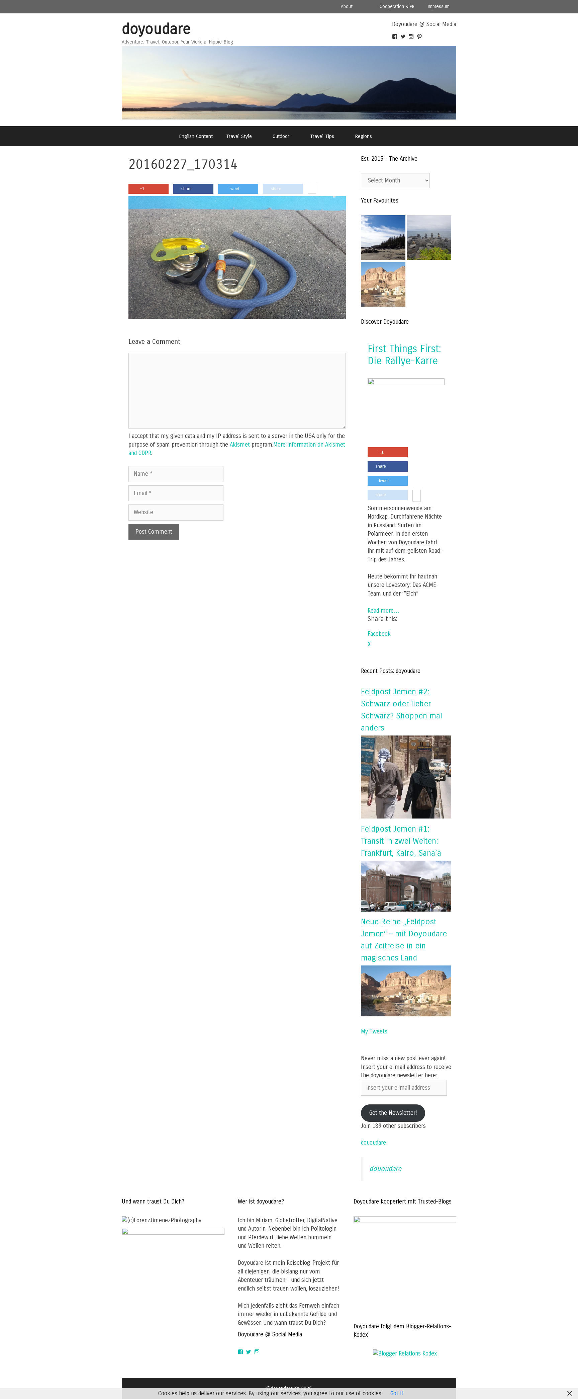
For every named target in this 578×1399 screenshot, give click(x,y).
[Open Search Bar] (396, 136)
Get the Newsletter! (393, 1112)
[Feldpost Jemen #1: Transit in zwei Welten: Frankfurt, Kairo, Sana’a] (406, 909)
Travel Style (239, 136)
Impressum (439, 6)
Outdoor (281, 136)
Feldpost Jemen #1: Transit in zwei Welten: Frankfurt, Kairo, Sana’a (401, 841)
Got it (396, 1393)
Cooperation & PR (397, 6)
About (347, 6)
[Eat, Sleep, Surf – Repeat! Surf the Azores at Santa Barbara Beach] (429, 238)
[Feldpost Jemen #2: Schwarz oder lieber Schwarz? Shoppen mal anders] (406, 816)
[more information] (312, 189)
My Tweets (374, 1031)
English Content (196, 136)
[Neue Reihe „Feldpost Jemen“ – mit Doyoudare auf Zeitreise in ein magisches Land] (406, 1014)
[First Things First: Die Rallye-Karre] (406, 383)
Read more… (383, 610)
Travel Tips (322, 136)
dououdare (373, 1142)
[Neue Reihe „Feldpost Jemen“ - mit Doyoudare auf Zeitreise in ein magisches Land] (383, 285)
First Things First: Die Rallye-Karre (404, 355)
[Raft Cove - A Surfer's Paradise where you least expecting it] (383, 238)
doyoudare (156, 29)
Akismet (240, 444)
